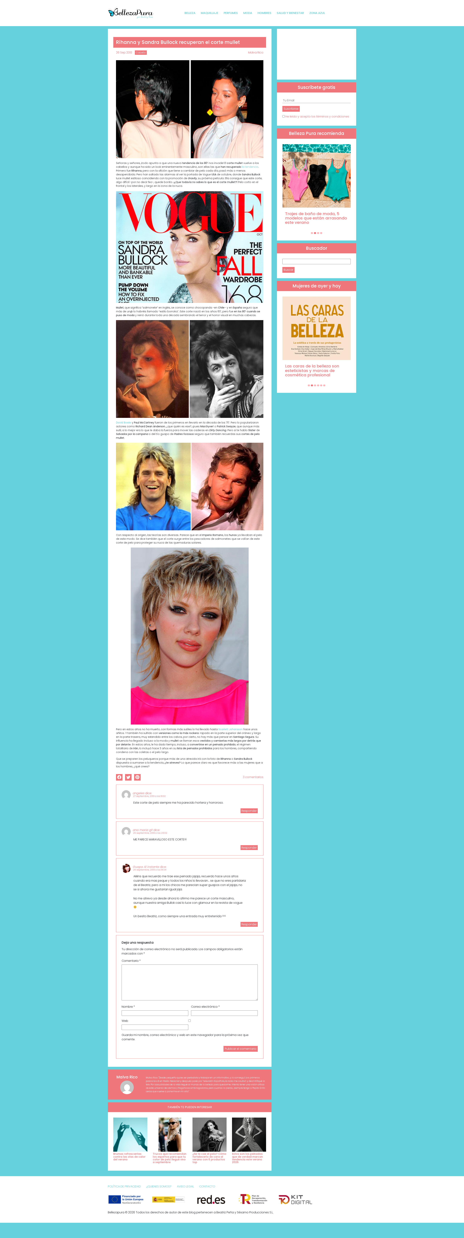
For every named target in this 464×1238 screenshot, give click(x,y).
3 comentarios (253, 777)
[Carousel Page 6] (324, 385)
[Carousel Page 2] (315, 233)
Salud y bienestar (290, 13)
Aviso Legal (185, 1186)
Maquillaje (209, 13)
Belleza (190, 13)
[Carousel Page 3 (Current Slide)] (318, 233)
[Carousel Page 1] (312, 233)
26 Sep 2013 (124, 52)
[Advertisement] (316, 54)
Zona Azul (317, 13)
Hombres (264, 13)
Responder (249, 811)
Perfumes (231, 13)
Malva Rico (255, 52)
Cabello (141, 52)
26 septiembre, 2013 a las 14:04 (149, 869)
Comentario (131, 961)
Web (125, 1021)
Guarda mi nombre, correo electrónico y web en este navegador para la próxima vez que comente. (185, 1037)
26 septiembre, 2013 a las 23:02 (150, 832)
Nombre (128, 1007)
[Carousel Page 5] (321, 385)
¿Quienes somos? (158, 1186)
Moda (247, 13)
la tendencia (250, 167)
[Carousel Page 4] (321, 233)
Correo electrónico (205, 1007)
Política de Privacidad (124, 1186)
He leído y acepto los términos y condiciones (317, 116)
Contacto (207, 1186)
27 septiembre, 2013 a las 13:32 (149, 796)
